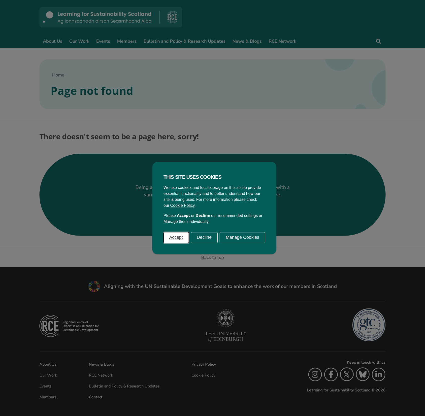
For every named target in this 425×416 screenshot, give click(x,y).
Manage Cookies (242, 237)
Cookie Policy (182, 205)
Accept (176, 237)
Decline (204, 237)
